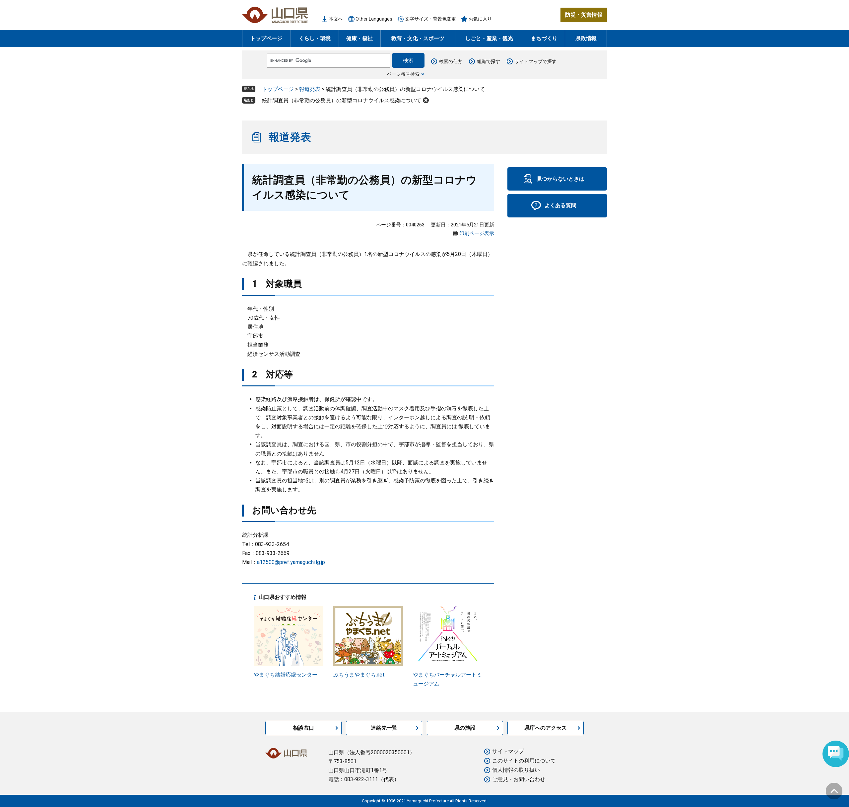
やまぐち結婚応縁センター (285, 675)
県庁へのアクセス (545, 728)
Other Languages (374, 19)
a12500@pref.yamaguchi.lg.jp (291, 562)
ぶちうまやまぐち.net (359, 675)
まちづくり (544, 38)
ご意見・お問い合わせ (518, 779)
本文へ (336, 19)
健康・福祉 (359, 38)
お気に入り (480, 19)
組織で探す (488, 61)
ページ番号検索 (403, 74)
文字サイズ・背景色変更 (430, 19)
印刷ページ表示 (476, 233)
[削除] (426, 100)
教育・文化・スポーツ (417, 38)
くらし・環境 (315, 38)
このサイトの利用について (524, 761)
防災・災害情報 (583, 15)
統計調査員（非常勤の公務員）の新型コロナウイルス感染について (341, 100)
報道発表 (309, 89)
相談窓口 (303, 728)
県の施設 (465, 728)
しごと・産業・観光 (489, 38)
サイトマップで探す (535, 61)
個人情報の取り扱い (516, 770)
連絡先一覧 (384, 728)
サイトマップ (508, 751)
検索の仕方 (450, 61)
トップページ (266, 38)
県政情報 (586, 38)
